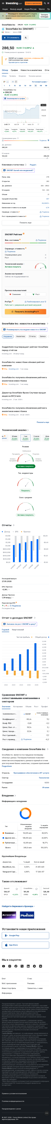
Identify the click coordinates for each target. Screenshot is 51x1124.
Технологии (44, 778)
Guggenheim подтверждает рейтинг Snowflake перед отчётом (25, 348)
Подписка (42, 140)
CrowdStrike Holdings (31, 888)
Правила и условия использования (14, 1093)
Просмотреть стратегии (18, 62)
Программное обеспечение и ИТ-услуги (31, 773)
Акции (5, 9)
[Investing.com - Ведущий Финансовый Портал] (14, 3)
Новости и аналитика (31, 70)
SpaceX (6, 888)
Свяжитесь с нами (35, 988)
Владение (22, 76)
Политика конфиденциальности (13, 1101)
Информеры (7, 993)
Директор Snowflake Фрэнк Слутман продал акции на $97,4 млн (24, 394)
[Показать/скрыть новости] (16, 81)
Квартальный (18, 630)
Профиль (12, 76)
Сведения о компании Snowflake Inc (23, 749)
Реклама (30, 983)
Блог (4, 979)
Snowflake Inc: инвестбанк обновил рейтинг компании (23, 364)
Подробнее (7, 766)
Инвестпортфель (9, 988)
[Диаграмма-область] (7, 81)
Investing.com (14, 369)
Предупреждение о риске (11, 1109)
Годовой (5, 630)
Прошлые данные (35, 76)
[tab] (15, 437)
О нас (29, 979)
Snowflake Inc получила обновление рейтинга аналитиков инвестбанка (24, 379)
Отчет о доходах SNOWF (17, 617)
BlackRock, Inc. (9, 867)
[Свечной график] (4, 81)
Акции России (30, 9)
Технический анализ (14, 430)
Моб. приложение (9, 983)
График (14, 70)
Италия (45, 787)
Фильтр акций (16, 9)
